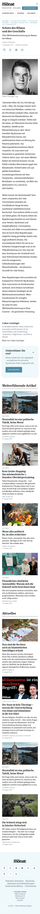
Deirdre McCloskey (9, 601)
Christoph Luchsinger (11, 842)
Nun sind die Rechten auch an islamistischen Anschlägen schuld (14, 647)
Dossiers (20, 13)
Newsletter (7, 8)
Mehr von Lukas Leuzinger (13, 341)
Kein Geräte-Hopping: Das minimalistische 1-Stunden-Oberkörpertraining (18, 474)
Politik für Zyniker (19, 21)
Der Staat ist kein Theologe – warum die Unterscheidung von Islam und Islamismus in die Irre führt (17, 709)
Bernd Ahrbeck (8, 670)
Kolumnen (31, 13)
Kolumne (5, 21)
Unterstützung (30, 886)
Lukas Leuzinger (8, 42)
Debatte (5, 819)
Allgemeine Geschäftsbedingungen (21, 883)
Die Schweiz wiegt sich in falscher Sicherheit (14, 824)
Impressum (29, 881)
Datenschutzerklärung (14, 886)
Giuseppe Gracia (8, 436)
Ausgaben (17, 8)
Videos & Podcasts (9, 701)
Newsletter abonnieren (15, 881)
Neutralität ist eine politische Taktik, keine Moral (18, 421)
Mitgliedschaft (30, 8)
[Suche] (37, 4)
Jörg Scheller (7, 497)
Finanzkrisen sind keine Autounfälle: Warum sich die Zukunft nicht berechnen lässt (18, 583)
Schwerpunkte (8, 13)
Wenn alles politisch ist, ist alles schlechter (14, 533)
